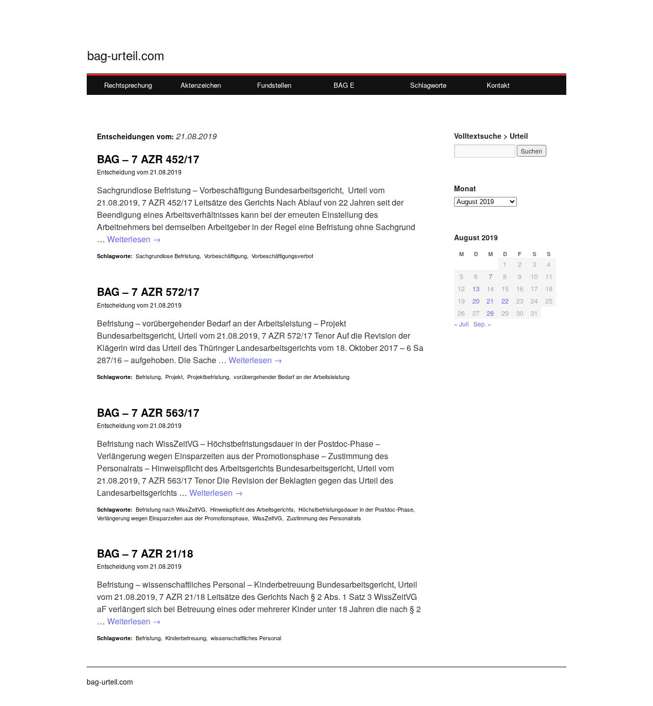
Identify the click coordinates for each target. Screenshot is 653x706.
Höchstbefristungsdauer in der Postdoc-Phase (355, 509)
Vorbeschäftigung (225, 255)
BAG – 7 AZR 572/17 (148, 291)
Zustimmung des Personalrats (324, 518)
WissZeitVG (267, 518)
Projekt (174, 376)
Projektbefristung (208, 376)
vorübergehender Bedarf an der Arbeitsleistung (291, 376)
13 (476, 288)
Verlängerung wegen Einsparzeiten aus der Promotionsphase (172, 518)
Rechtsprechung (128, 85)
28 (490, 313)
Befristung (148, 376)
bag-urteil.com (125, 55)
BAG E (344, 85)
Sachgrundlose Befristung (167, 255)
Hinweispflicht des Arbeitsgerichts (252, 509)
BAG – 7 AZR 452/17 (148, 158)
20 (476, 301)
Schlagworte (428, 85)
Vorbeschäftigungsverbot (282, 255)
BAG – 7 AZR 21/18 (145, 553)
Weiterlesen (134, 239)
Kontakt (498, 85)
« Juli (461, 323)
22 (505, 301)
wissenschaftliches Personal (246, 638)
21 (490, 301)
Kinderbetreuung (185, 638)
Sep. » (482, 323)
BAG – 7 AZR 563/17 (148, 412)
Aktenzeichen (201, 85)
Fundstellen (274, 85)
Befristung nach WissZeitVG (171, 509)
